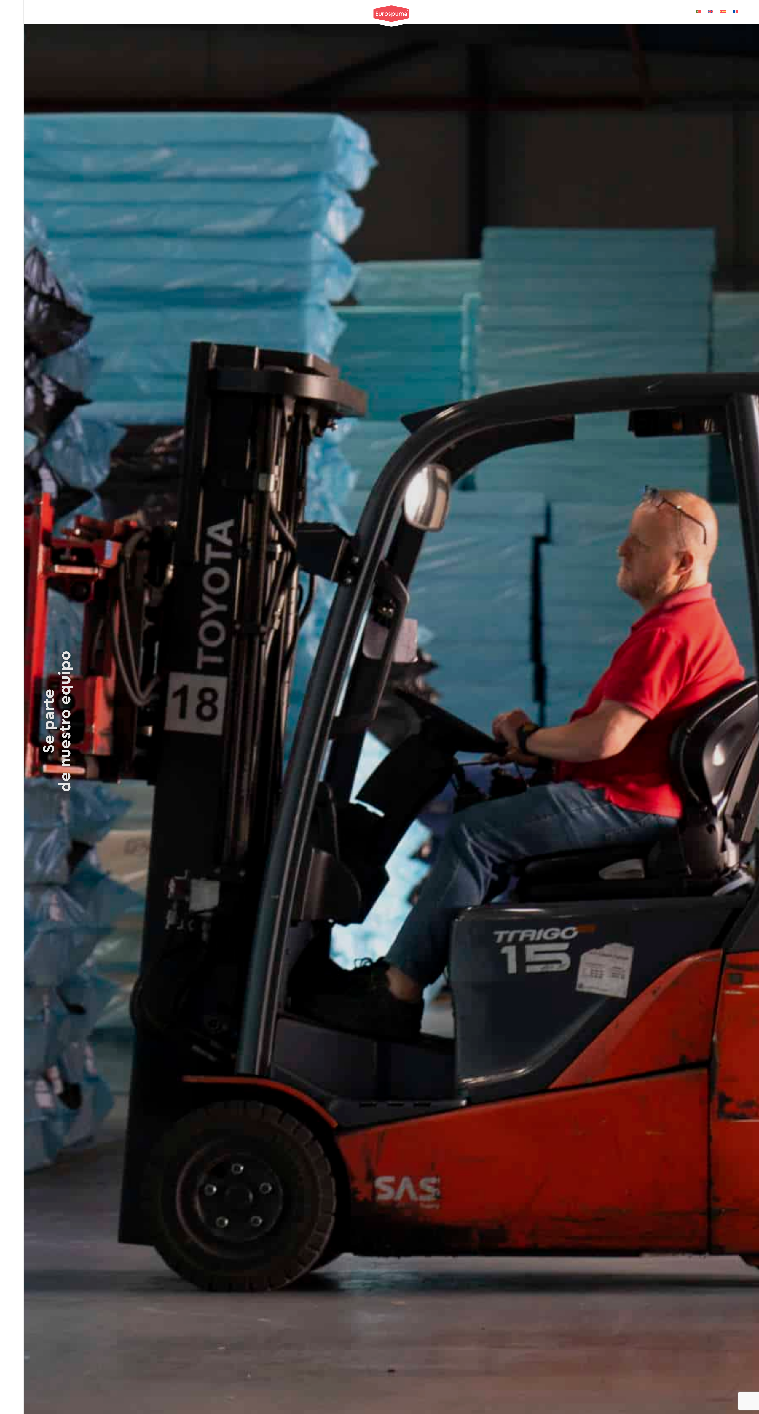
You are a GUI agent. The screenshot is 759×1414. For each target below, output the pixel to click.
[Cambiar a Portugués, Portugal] (698, 11)
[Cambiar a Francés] (735, 11)
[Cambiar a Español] (723, 11)
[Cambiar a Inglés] (710, 11)
